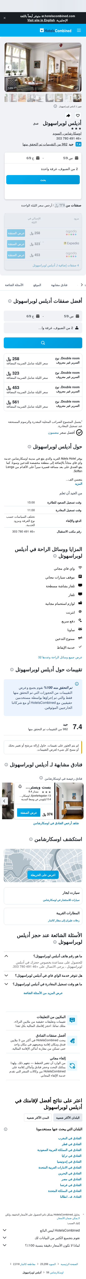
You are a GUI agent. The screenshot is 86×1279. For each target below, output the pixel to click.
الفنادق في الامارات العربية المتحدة (60, 1167)
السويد (52, 1264)
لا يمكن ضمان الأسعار (68, 1218)
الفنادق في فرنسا (70, 1185)
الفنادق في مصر (71, 1179)
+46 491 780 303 (68, 138)
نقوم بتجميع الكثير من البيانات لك (57, 1237)
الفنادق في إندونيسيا (69, 1161)
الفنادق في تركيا (71, 1155)
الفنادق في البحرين (69, 1173)
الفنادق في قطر (71, 1144)
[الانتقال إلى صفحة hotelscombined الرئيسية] (55, 30)
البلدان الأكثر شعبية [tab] (68, 1117)
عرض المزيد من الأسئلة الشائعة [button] (43, 993)
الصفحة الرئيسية (69, 1264)
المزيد (78, 483)
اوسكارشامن (56, 1272)
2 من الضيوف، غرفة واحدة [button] (59, 168)
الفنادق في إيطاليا (70, 1196)
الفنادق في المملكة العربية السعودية (59, 1150)
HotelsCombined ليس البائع (60, 1230)
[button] (4, 18)
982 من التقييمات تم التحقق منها (45, 144)
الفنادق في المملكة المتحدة (64, 1191)
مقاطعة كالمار (27, 1264)
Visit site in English (41, 20)
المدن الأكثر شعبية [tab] (38, 1117)
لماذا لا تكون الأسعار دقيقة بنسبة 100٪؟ (52, 1245)
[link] (56, 823)
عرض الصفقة (28, 812)
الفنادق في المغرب (69, 1138)
